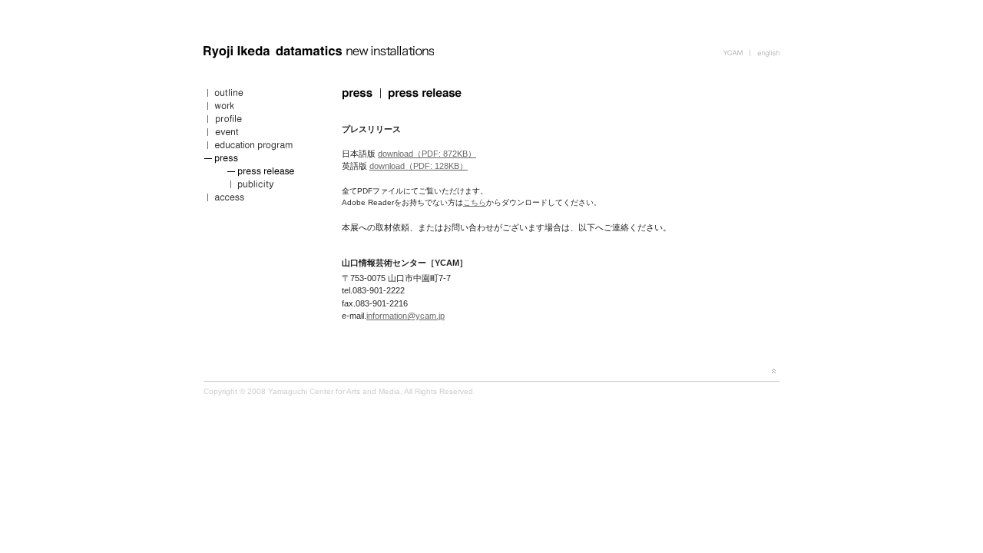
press (261, 160)
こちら (474, 202)
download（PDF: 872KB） (427, 153)
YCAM (736, 52)
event (261, 134)
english (764, 52)
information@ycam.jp (405, 315)
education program (261, 147)
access (261, 199)
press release (261, 173)
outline (261, 94)
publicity (261, 186)
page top (773, 371)
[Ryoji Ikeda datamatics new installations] (319, 58)
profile (261, 120)
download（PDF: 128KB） (418, 166)
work (261, 107)
